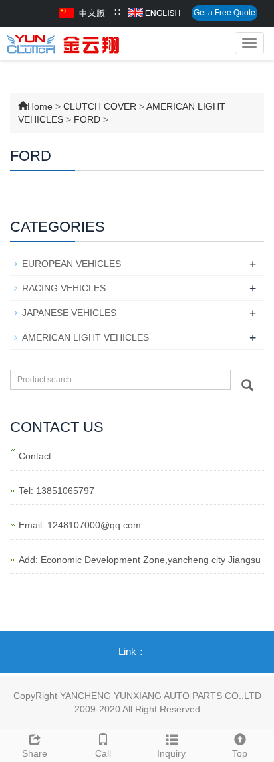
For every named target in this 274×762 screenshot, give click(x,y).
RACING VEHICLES (64, 288)
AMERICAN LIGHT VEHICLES (85, 337)
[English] (154, 12)
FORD (87, 119)
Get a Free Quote (224, 12)
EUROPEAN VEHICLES (71, 263)
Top (239, 753)
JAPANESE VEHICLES (69, 312)
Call (103, 753)
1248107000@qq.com (94, 525)
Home (40, 106)
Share (34, 753)
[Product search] (247, 385)
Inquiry (171, 753)
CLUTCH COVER (99, 106)
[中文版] (83, 12)
